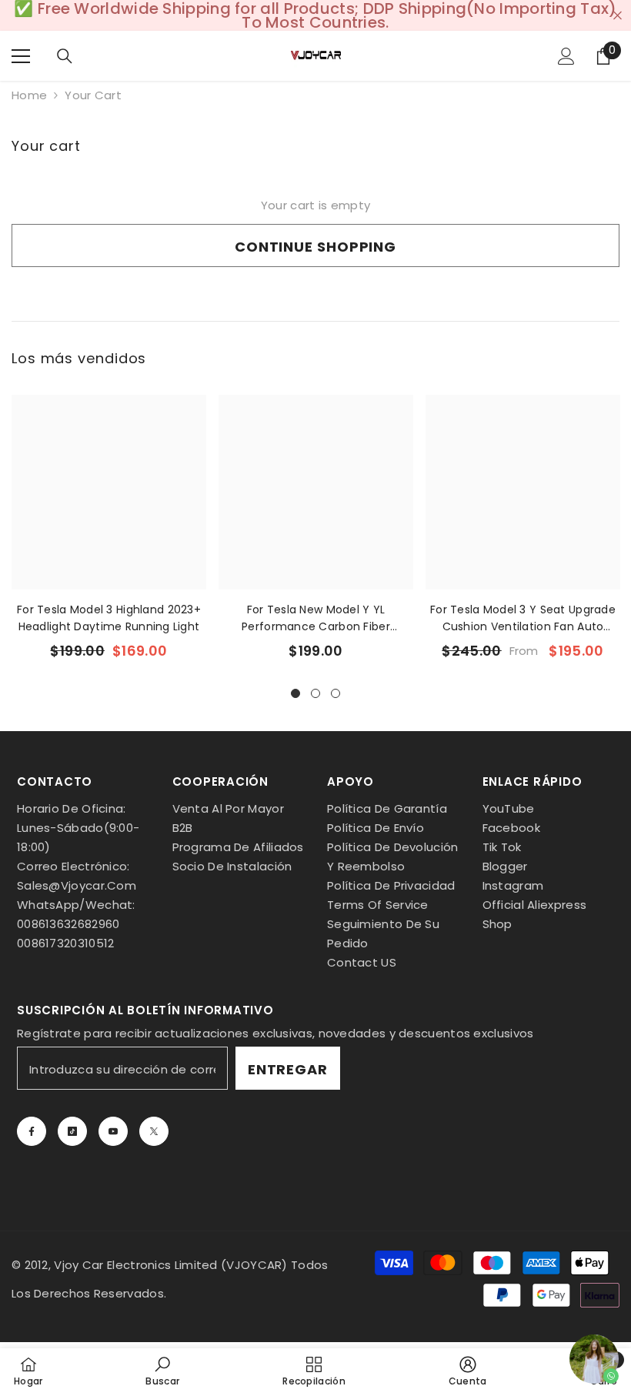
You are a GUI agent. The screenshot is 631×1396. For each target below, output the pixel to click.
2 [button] (315, 693)
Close (617, 16)
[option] (108, 532)
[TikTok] (72, 1131)
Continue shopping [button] (315, 246)
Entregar (288, 1069)
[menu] (21, 56)
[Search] (64, 56)
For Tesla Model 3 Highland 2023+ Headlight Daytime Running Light (109, 618)
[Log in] (566, 56)
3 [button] (335, 693)
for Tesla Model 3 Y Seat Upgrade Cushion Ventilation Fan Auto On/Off (523, 618)
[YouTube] (113, 1131)
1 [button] (295, 693)
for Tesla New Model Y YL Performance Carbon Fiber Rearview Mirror (316, 618)
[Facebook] (31, 1131)
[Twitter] (154, 1131)
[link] (162, 1371)
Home (29, 95)
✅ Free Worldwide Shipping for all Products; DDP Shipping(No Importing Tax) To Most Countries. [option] (315, 15)
